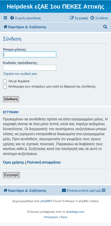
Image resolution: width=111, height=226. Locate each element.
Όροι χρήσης (13, 162)
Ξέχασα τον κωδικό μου (20, 73)
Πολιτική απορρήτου (44, 162)
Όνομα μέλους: (15, 49)
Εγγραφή (11, 175)
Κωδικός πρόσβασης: (20, 62)
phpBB (45, 201)
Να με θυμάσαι (18, 81)
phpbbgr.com (75, 211)
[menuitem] (25, 18)
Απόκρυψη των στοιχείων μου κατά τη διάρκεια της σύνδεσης (52, 86)
